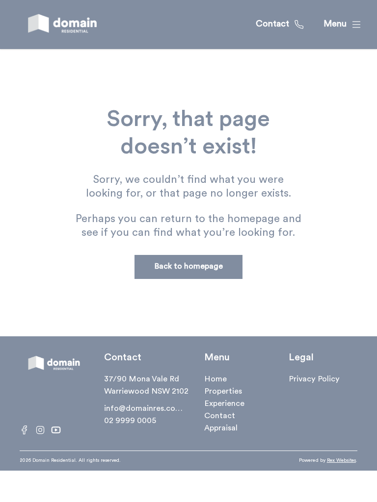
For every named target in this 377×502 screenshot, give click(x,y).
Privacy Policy (314, 379)
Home (215, 379)
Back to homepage (188, 267)
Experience (224, 404)
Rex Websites (341, 460)
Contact (219, 416)
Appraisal (221, 428)
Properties (223, 392)
